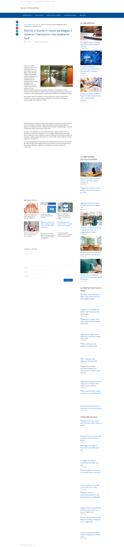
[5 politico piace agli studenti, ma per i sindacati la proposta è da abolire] (65, 226)
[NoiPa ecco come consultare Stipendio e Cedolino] (48, 208)
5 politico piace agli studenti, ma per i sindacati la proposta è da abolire (65, 234)
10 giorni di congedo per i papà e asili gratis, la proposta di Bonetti (31, 216)
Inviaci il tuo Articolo (50, 1)
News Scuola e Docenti (54, 15)
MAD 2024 (82, 15)
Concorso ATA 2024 (69, 15)
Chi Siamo (23, 1)
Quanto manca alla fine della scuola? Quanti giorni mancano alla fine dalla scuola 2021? (48, 236)
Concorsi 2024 (26, 15)
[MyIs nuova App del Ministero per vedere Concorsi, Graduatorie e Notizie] (65, 207)
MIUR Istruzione (30, 8)
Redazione (29, 1)
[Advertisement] (48, 54)
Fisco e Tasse (39, 15)
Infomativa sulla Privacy (39, 1)
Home (25, 24)
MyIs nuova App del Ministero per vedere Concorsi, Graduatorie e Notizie (64, 216)
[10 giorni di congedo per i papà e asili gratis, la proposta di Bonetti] (31, 208)
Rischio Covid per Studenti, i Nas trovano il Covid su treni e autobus (31, 234)
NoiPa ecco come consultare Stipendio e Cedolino (47, 215)
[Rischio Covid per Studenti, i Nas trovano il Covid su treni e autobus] (31, 226)
